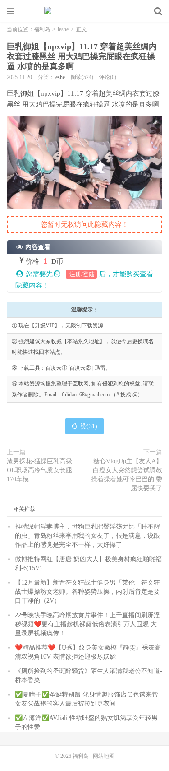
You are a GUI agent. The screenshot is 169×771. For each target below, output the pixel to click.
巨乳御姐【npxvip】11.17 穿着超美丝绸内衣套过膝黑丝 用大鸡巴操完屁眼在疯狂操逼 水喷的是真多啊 (82, 56)
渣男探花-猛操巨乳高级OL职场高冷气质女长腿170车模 (39, 470)
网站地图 (103, 756)
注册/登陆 (81, 274)
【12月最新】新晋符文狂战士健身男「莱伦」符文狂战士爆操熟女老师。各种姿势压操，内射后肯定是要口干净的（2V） (87, 591)
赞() (88, 426)
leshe (63, 29)
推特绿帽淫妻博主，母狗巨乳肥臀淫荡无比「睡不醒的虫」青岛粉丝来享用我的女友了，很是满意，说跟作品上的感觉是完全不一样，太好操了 (87, 535)
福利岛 (84, 11)
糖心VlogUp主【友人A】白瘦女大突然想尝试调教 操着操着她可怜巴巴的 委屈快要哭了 (126, 475)
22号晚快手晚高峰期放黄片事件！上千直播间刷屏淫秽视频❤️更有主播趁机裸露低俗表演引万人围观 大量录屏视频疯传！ (87, 624)
